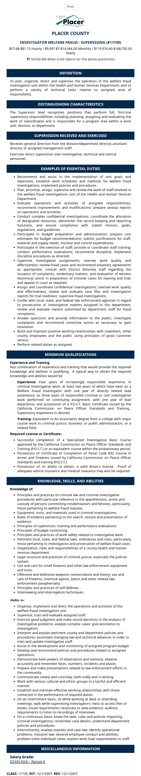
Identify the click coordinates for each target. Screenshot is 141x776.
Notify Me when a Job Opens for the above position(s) (72, 59)
